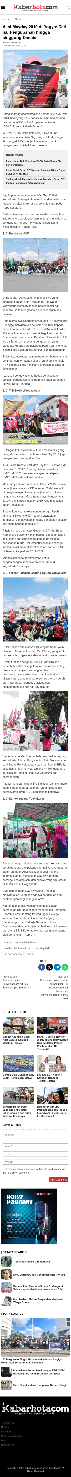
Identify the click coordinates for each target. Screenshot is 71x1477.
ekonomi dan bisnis (26, 942)
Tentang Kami (8, 1422)
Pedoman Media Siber (12, 1435)
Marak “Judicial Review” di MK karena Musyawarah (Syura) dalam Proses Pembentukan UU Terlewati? (52, 1043)
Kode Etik (6, 1431)
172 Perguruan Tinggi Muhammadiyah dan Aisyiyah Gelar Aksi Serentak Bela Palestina (32, 1361)
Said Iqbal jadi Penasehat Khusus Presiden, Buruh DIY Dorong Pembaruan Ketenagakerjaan (35, 181)
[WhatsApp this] (65, 967)
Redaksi (5, 1427)
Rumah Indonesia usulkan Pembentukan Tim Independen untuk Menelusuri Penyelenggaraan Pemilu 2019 (54, 987)
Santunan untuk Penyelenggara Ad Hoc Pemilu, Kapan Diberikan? (17, 982)
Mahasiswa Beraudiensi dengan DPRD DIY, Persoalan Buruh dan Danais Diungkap (39, 1372)
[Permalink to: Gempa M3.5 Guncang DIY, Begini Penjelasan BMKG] (18, 1063)
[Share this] (41, 967)
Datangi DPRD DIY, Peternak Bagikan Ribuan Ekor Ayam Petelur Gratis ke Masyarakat (52, 1111)
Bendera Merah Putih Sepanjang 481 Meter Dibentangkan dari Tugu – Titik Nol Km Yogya (18, 1111)
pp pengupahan (13, 954)
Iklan (3, 1440)
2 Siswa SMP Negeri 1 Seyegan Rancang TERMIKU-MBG (49, 1078)
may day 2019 (42, 948)
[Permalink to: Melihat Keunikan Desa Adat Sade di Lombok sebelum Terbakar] (18, 1025)
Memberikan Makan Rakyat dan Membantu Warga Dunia (38, 1301)
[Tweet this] (49, 967)
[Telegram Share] (57, 967)
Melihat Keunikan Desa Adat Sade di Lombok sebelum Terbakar (16, 1040)
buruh (7, 942)
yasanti (30, 954)
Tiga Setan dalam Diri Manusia (31, 1261)
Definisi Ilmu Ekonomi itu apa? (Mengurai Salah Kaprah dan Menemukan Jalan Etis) (38, 1288)
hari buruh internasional (17, 948)
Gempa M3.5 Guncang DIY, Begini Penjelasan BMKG (18, 1076)
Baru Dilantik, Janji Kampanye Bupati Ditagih (40, 1385)
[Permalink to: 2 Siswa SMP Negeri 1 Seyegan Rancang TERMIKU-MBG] (52, 1063)
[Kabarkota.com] (35, 6)
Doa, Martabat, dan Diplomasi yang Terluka (39, 1274)
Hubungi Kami (8, 1444)
